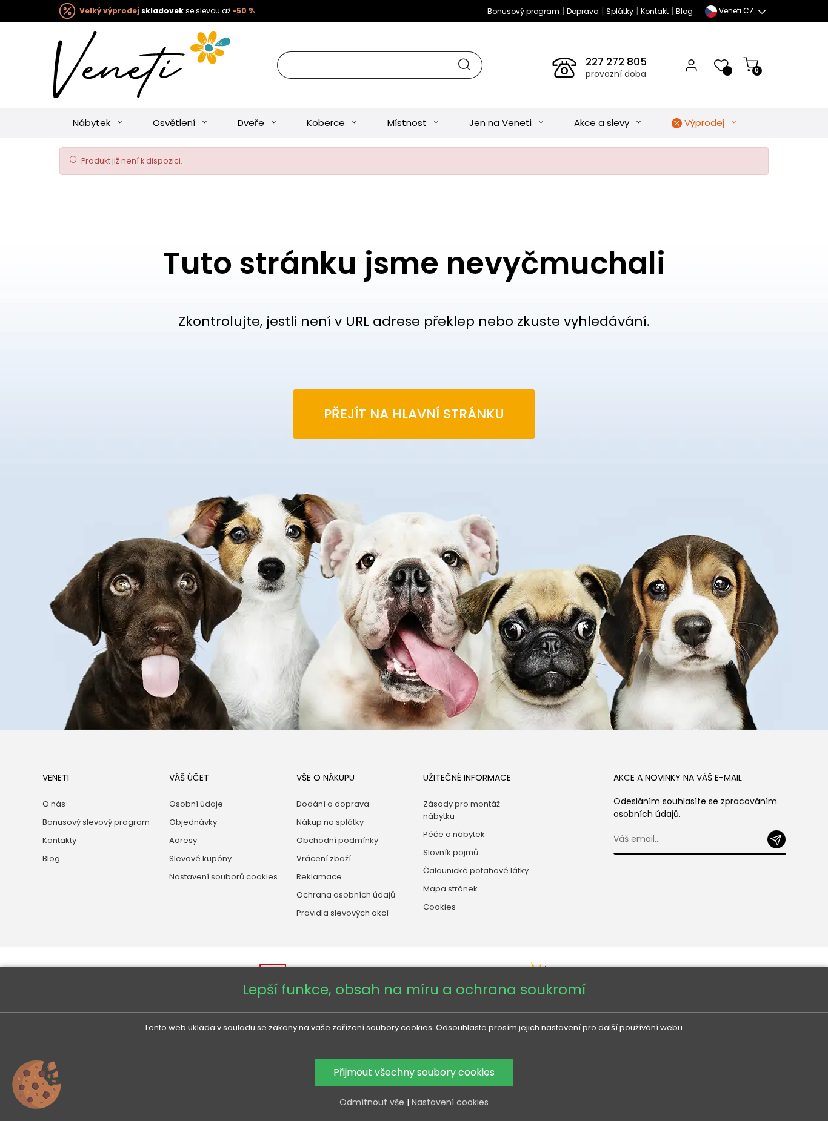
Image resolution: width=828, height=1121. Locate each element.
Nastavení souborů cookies (223, 876)
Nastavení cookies (450, 1102)
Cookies (439, 907)
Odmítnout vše (371, 1102)
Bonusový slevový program (96, 822)
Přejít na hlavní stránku (414, 414)
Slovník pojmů (450, 852)
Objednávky (193, 822)
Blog (684, 11)
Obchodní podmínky (337, 840)
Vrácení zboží (323, 858)
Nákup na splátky (330, 822)
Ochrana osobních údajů (345, 895)
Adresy (183, 840)
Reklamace (319, 876)
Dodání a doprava (332, 804)
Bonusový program (523, 11)
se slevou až (167, 10)
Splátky (619, 11)
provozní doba (616, 74)
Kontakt (655, 11)
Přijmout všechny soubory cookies (414, 1072)
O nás (53, 804)
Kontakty (59, 840)
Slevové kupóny (200, 858)
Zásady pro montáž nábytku (461, 810)
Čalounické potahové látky (476, 870)
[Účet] (691, 65)
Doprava (583, 11)
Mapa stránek (450, 888)
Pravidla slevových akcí (342, 913)
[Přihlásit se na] (776, 839)
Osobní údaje (196, 804)
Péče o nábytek (454, 834)
